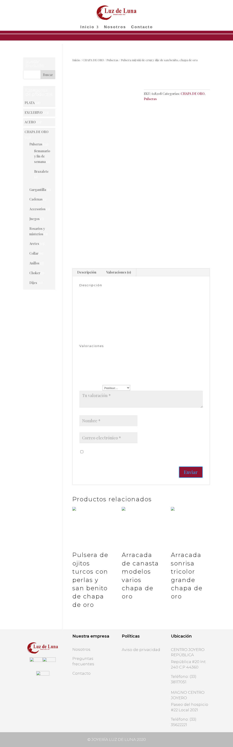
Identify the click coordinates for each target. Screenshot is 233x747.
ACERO (30, 122)
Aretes (34, 243)
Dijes (33, 283)
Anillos (34, 263)
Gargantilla (37, 189)
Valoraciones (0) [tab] (118, 272)
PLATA (30, 103)
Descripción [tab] (86, 272)
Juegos (34, 219)
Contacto (142, 27)
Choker (34, 273)
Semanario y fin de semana (42, 156)
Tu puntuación (91, 388)
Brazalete (41, 171)
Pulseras (112, 60)
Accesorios (37, 209)
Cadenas (36, 199)
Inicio (87, 27)
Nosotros (115, 27)
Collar (33, 253)
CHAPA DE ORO (93, 60)
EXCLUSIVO (34, 112)
